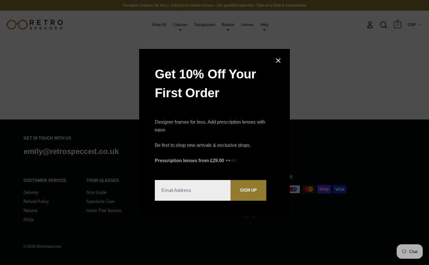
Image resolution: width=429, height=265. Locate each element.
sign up (248, 190)
